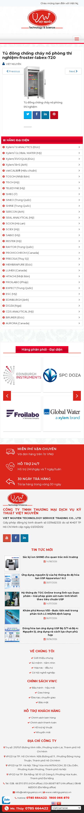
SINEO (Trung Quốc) (18, 199)
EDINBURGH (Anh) (17, 299)
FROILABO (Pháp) (16, 282)
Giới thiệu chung (43, 657)
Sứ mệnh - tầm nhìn (43, 662)
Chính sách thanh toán (43, 722)
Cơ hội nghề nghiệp (43, 672)
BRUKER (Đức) (14, 317)
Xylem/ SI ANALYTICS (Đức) (22, 147)
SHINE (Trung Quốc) (18, 205)
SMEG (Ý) (11, 194)
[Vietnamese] (59, 803)
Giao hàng (43, 692)
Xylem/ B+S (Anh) (16, 164)
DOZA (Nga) (13, 305)
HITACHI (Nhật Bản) (17, 276)
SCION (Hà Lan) (15, 223)
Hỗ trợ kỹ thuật (43, 727)
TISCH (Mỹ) (12, 182)
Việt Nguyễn (13, 64)
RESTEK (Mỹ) (13, 241)
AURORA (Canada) (17, 323)
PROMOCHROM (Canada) (22, 252)
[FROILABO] (22, 414)
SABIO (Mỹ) (12, 235)
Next (72, 71)
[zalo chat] (6, 799)
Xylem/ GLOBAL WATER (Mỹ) (23, 152)
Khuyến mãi (43, 732)
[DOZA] (62, 375)
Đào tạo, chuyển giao (43, 697)
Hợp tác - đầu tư (43, 667)
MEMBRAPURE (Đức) (18, 264)
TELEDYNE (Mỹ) (15, 188)
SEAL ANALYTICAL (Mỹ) (19, 217)
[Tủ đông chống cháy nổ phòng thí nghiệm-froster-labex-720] (35, 82)
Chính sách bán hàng (43, 717)
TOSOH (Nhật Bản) (17, 176)
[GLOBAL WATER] (62, 414)
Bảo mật (43, 702)
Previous (14, 71)
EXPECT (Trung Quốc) (19, 288)
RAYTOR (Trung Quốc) (19, 246)
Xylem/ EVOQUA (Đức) (20, 158)
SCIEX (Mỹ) (12, 229)
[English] (53, 803)
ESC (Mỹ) (11, 293)
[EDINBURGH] (22, 375)
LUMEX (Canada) (16, 270)
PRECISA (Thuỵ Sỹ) (17, 258)
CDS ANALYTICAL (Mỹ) (19, 311)
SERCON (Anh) (14, 211)
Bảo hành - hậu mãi (43, 687)
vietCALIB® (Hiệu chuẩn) (21, 170)
